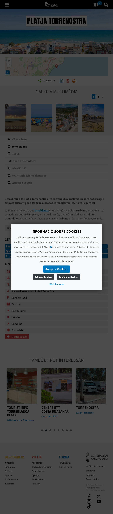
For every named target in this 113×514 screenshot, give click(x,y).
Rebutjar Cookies (43, 276)
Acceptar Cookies (56, 269)
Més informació (56, 284)
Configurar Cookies (68, 276)
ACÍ (51, 246)
